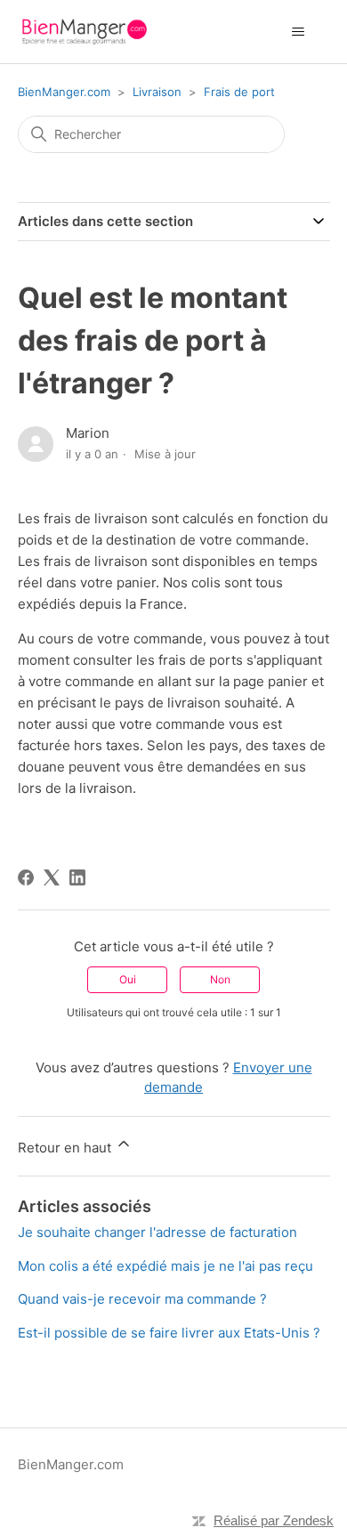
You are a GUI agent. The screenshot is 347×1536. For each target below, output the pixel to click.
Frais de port (239, 92)
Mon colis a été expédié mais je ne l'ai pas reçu (165, 1265)
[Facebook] (26, 877)
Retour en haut (66, 1147)
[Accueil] (84, 31)
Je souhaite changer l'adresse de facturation (157, 1232)
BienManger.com (64, 92)
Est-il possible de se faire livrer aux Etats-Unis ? (169, 1332)
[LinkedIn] (77, 877)
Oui (127, 979)
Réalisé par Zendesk (274, 1520)
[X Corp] (52, 877)
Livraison (157, 92)
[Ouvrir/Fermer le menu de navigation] (298, 32)
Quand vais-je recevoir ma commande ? (142, 1298)
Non (220, 979)
